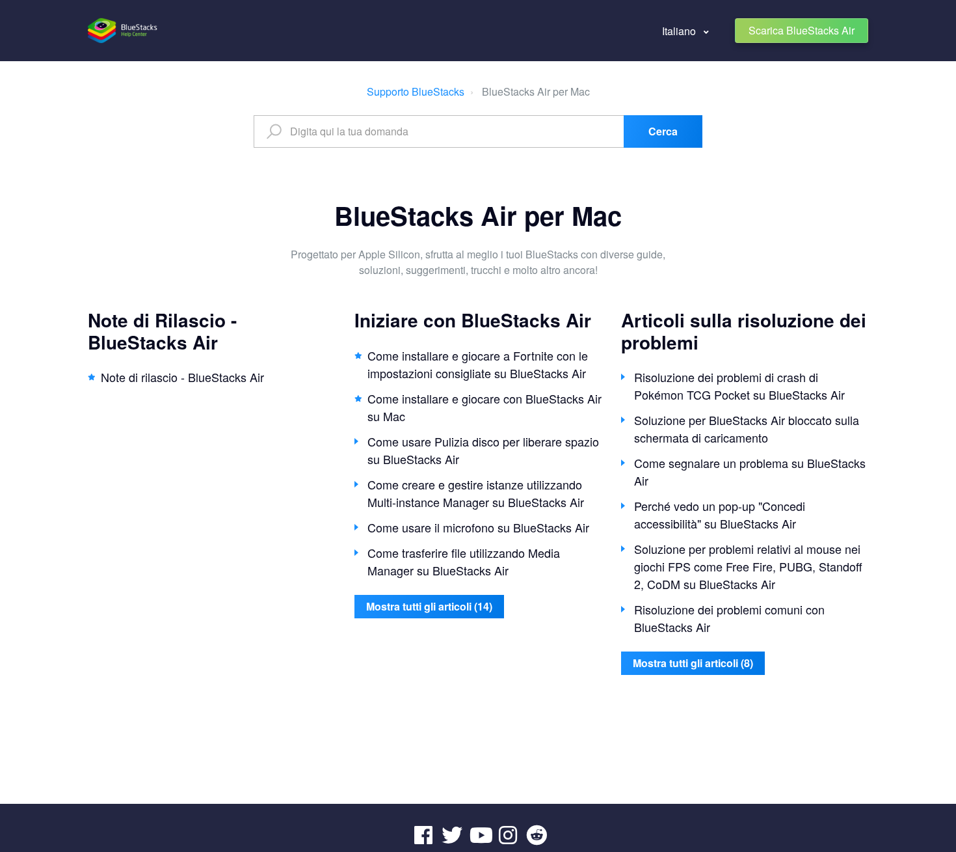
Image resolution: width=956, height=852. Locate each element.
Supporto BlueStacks (415, 91)
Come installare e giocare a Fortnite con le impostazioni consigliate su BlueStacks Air (477, 364)
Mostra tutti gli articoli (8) (693, 662)
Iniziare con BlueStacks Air (472, 320)
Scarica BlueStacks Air (802, 30)
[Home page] (123, 31)
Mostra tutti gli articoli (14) (429, 606)
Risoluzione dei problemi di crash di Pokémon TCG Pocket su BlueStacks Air (739, 385)
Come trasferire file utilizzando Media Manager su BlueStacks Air (463, 561)
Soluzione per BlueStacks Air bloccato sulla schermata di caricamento (746, 428)
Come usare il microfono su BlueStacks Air (478, 527)
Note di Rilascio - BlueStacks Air (162, 331)
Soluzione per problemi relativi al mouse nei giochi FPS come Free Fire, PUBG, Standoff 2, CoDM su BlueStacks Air (748, 566)
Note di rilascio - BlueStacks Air (182, 376)
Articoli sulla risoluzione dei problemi (743, 331)
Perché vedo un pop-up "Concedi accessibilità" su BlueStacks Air (719, 514)
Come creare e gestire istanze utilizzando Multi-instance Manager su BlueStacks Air (475, 493)
